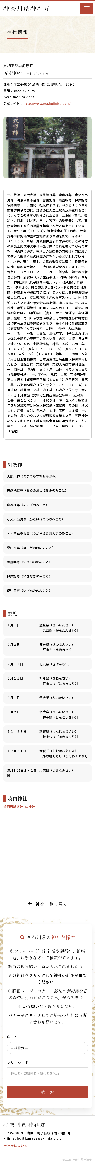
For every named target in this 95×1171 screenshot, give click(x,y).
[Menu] (87, 8)
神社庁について (15, 1145)
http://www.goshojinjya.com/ (47, 103)
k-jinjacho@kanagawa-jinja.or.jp (32, 1138)
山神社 (30, 806)
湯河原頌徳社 (13, 806)
